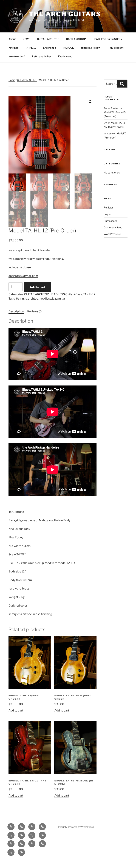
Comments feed (113, 227)
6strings (21, 298)
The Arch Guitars (65, 14)
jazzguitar (58, 298)
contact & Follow (90, 47)
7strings (13, 47)
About (12, 38)
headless (45, 298)
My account (116, 47)
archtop (33, 298)
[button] (90, 102)
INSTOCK (68, 47)
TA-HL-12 (30, 47)
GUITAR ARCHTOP (48, 38)
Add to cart (37, 287)
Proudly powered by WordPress (76, 826)
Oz (105, 122)
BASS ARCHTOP (76, 38)
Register (108, 207)
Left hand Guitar (41, 56)
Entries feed (110, 220)
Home (11, 79)
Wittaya (108, 133)
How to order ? (16, 56)
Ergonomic (49, 47)
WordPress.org (112, 233)
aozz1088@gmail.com (23, 276)
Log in (107, 214)
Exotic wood (65, 56)
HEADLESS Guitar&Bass (107, 38)
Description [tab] (16, 311)
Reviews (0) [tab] (34, 311)
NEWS (26, 38)
